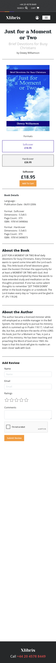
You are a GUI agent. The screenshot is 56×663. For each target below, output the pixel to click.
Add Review (11, 363)
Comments (10, 407)
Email (7, 381)
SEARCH (20, 8)
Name (7, 368)
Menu (46, 17)
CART (33, 8)
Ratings (8, 393)
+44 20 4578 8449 (28, 4)
